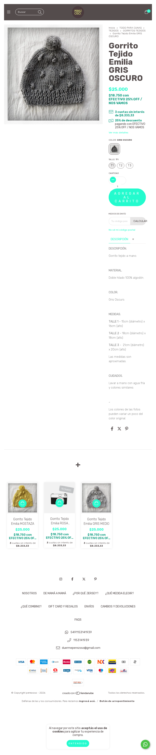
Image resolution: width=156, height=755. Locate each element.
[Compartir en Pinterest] (126, 429)
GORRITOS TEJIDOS (134, 30)
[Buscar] (40, 12)
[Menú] (9, 12)
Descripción (119, 239)
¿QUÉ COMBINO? (31, 606)
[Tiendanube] (78, 694)
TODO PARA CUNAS (130, 27)
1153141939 (81, 640)
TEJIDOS (113, 30)
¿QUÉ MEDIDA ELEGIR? (119, 593)
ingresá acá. (87, 701)
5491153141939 (81, 632)
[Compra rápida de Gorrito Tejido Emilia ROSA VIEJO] (59, 503)
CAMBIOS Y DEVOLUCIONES (118, 606)
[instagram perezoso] (60, 579)
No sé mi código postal (122, 229)
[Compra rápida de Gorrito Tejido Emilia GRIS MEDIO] (96, 503)
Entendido (78, 743)
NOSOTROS (29, 593)
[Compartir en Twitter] (119, 429)
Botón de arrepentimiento (117, 701)
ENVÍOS (89, 606)
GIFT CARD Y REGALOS (63, 606)
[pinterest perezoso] (95, 579)
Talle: (113, 159)
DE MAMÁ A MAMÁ (54, 593)
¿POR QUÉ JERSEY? (86, 593)
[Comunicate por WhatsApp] (145, 744)
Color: (120, 140)
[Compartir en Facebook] (112, 429)
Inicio (112, 27)
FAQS (78, 619)
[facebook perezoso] (72, 579)
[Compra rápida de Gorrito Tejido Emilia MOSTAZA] (22, 503)
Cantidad (114, 173)
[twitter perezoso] (83, 579)
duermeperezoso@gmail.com (81, 648)
